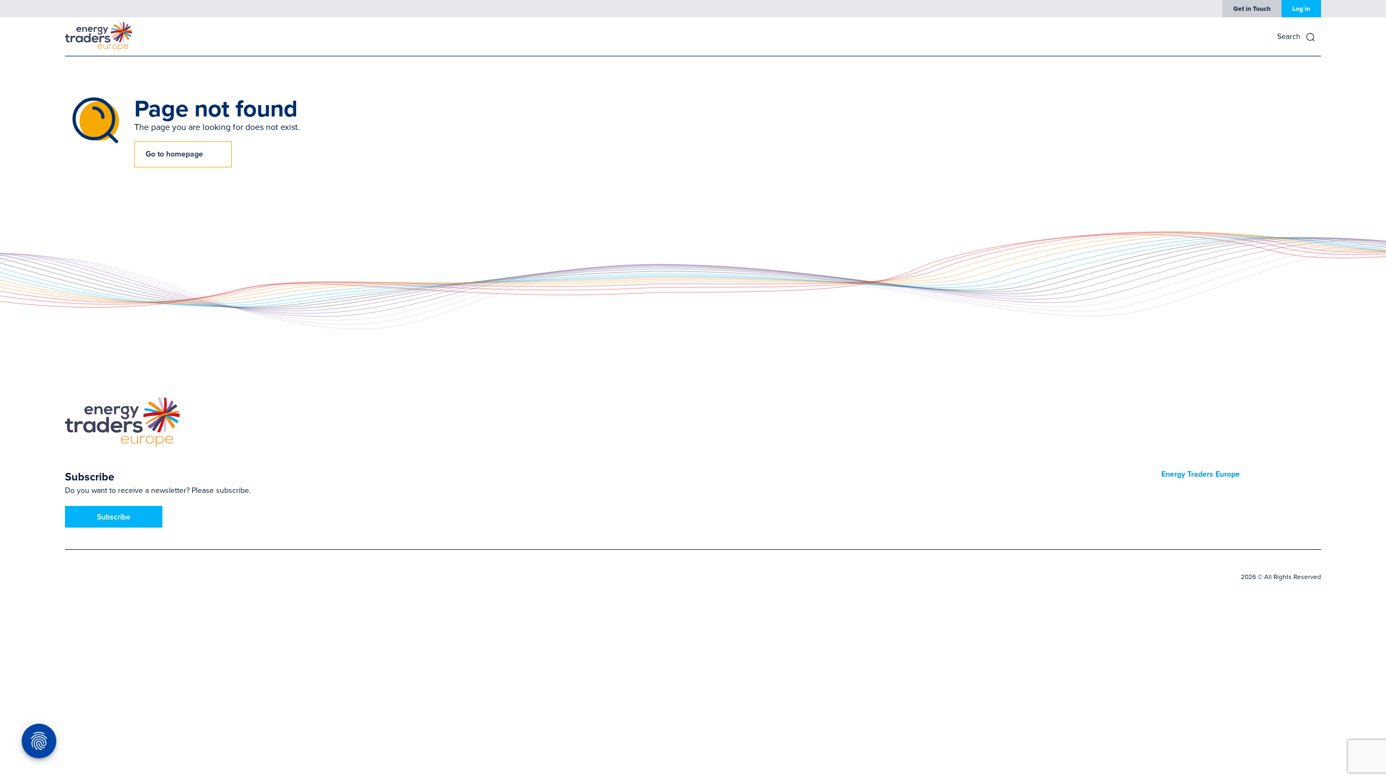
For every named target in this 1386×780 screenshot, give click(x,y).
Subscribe (113, 516)
